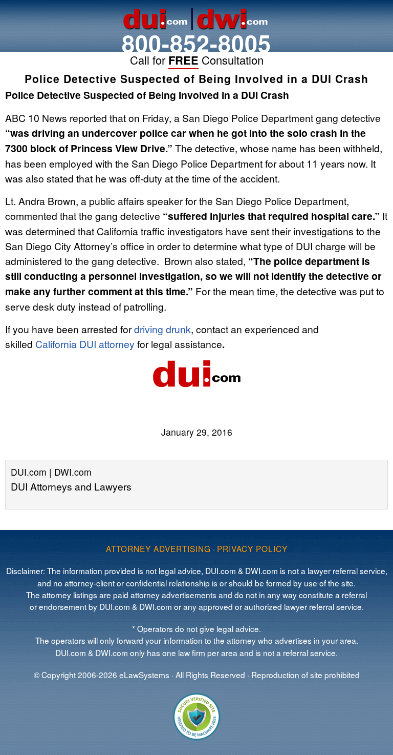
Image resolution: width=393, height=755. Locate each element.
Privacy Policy (252, 548)
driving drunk (162, 329)
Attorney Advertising (158, 548)
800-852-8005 (196, 42)
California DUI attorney (85, 344)
